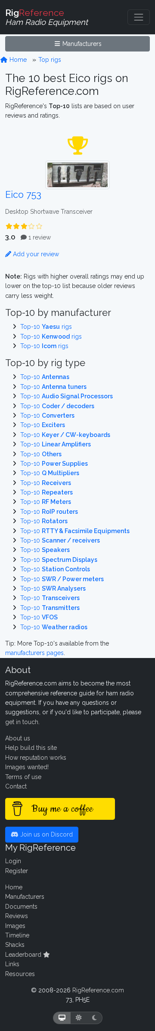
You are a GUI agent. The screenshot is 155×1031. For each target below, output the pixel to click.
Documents (21, 906)
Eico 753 (23, 194)
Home (17, 59)
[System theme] (62, 1018)
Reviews (16, 916)
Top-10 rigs (46, 326)
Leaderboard (24, 954)
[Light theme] (79, 1018)
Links (12, 964)
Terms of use (23, 776)
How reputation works (35, 757)
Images (15, 925)
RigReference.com (98, 990)
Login (13, 861)
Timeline (17, 935)
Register (16, 870)
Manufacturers (81, 43)
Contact (16, 786)
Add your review (35, 254)
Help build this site (31, 747)
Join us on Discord (46, 834)
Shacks (15, 944)
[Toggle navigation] (138, 17)
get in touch (21, 722)
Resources (20, 973)
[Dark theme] (94, 1018)
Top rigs (49, 59)
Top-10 (44, 376)
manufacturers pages (34, 652)
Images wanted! (27, 767)
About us (17, 738)
